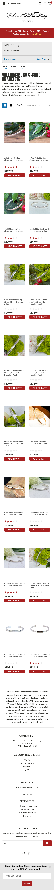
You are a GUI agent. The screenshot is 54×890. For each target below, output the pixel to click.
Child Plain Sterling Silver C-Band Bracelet (13, 230)
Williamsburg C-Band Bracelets (17, 69)
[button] (27, 59)
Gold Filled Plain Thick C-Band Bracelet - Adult (14, 513)
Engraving (27, 816)
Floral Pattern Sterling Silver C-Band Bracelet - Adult (14, 443)
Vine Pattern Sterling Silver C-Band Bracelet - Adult (14, 302)
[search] (39, 3)
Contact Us (27, 794)
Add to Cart (15, 175)
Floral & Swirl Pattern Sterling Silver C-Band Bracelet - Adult (38, 302)
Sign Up (31, 763)
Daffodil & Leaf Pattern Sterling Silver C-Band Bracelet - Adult (14, 373)
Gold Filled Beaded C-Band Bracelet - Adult (38, 442)
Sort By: (20, 105)
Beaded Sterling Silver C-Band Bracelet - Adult (39, 655)
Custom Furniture (27, 809)
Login (22, 763)
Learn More (35, 34)
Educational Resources (27, 813)
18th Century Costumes (27, 806)
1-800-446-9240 (14, 3)
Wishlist (27, 760)
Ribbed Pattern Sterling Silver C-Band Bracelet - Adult (39, 585)
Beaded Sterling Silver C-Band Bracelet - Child (14, 655)
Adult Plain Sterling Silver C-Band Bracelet (13, 159)
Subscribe (27, 883)
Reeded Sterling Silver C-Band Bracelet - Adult (39, 230)
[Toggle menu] (4, 5)
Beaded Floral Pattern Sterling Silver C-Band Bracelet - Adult (38, 373)
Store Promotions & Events (27, 787)
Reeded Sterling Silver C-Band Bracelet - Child (14, 584)
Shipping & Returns (27, 770)
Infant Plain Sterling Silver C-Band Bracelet (38, 159)
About (27, 791)
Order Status (27, 766)
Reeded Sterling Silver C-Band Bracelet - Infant (39, 513)
